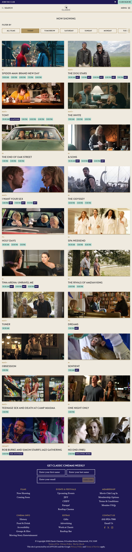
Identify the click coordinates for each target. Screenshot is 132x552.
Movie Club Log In (109, 493)
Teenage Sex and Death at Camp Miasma (28, 408)
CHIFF (66, 501)
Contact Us (108, 515)
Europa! (66, 505)
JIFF (66, 497)
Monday (108, 30)
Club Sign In (125, 2)
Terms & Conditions (108, 501)
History (23, 519)
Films (23, 489)
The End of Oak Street (17, 157)
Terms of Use (53, 544)
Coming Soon (23, 497)
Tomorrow (49, 30)
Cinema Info (23, 515)
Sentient (74, 366)
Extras (66, 515)
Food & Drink (23, 523)
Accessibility (23, 527)
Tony (5, 115)
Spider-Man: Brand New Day (20, 73)
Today (30, 30)
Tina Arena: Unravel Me (18, 282)
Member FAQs (109, 505)
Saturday (68, 30)
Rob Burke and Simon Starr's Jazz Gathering (32, 450)
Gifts (66, 519)
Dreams (73, 324)
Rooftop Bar (66, 531)
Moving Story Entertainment (23, 535)
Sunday (88, 30)
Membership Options (108, 497)
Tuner (6, 324)
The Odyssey (76, 199)
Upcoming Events (66, 493)
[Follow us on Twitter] (108, 528)
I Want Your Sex (12, 199)
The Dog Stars (77, 73)
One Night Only (78, 408)
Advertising (66, 523)
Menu (124, 8)
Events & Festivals (66, 489)
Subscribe (88, 480)
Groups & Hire (23, 531)
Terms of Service (93, 547)
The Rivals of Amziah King (85, 282)
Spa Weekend (76, 241)
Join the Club (8, 2)
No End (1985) (76, 450)
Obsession (9, 366)
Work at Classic (66, 527)
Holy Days (9, 241)
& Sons (72, 157)
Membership (108, 489)
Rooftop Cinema (66, 509)
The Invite (74, 115)
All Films (11, 30)
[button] (129, 30)
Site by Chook (78, 544)
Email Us (108, 523)
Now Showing (23, 493)
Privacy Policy (66, 544)
